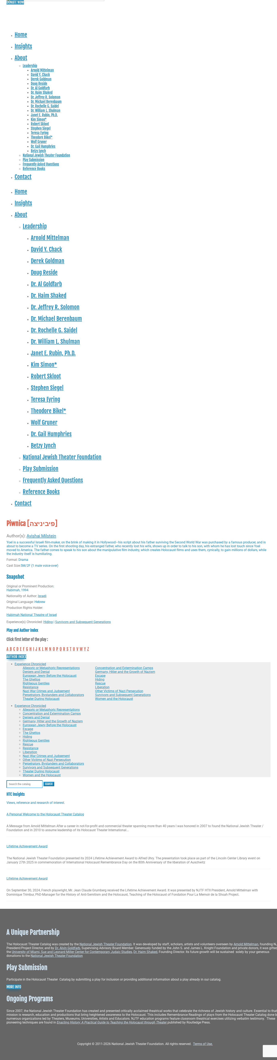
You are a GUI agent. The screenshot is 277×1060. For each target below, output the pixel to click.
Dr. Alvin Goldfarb (67, 948)
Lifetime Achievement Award (26, 846)
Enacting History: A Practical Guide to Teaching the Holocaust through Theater (112, 1022)
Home (21, 34)
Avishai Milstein (41, 535)
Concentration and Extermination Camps (124, 668)
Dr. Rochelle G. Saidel (45, 106)
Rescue (100, 683)
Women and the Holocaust (114, 699)
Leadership (30, 66)
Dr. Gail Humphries (43, 146)
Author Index (16, 656)
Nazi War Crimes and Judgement (46, 691)
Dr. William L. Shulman (45, 110)
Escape (100, 676)
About (21, 57)
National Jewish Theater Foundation (46, 155)
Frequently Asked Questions (41, 164)
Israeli (42, 596)
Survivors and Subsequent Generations (83, 622)
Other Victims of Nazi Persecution (119, 691)
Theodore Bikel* (42, 137)
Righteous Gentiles (36, 683)
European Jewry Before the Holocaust (49, 676)
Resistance (30, 687)
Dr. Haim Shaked (42, 92)
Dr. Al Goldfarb (40, 88)
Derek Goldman (41, 79)
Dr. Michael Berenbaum (46, 102)
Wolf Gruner (39, 142)
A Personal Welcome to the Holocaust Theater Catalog (45, 814)
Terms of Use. (203, 1044)
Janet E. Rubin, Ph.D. (44, 115)
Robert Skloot (40, 124)
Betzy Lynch (38, 151)
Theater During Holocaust (41, 699)
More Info (13, 987)
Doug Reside (39, 83)
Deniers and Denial (36, 672)
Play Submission (33, 160)
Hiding (48, 622)
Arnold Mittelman (42, 70)
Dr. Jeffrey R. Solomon (45, 97)
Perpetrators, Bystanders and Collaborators (53, 695)
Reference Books (34, 169)
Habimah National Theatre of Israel (31, 615)
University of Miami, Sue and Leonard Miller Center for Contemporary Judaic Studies (72, 952)
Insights (23, 46)
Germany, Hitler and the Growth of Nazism (125, 672)
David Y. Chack (40, 75)
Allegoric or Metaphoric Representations (51, 668)
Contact (23, 176)
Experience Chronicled (30, 664)
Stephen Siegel (40, 128)
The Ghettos (31, 679)
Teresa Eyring (39, 133)
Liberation (102, 687)
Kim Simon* (39, 119)
